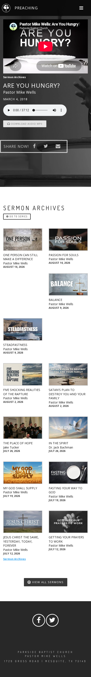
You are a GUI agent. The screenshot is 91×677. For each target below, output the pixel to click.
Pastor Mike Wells (15, 263)
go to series (18, 216)
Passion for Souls (64, 255)
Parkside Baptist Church (45, 652)
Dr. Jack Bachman (61, 447)
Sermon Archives (14, 559)
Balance (55, 300)
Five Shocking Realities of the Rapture (21, 392)
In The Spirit (58, 443)
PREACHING (26, 7)
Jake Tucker (11, 447)
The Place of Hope (18, 443)
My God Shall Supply (20, 488)
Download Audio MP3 (26, 123)
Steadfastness (15, 345)
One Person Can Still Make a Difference (20, 257)
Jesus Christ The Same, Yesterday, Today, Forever (21, 541)
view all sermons (47, 582)
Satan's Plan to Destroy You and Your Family (67, 394)
